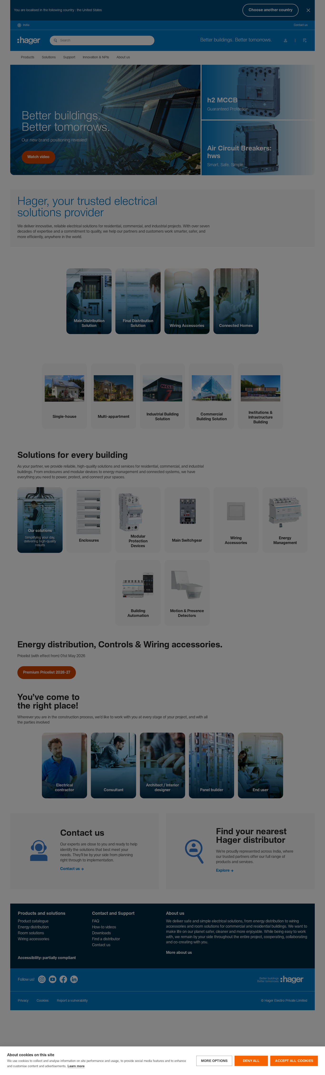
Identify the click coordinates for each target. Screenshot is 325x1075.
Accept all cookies (294, 1061)
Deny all (251, 1061)
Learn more (76, 1066)
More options (214, 1061)
